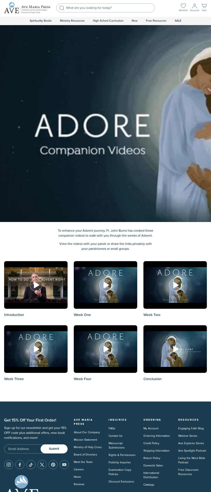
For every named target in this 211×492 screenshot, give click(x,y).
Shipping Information (156, 450)
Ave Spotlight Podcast (192, 450)
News (77, 477)
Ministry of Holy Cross (88, 447)
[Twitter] (42, 464)
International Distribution (151, 475)
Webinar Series (187, 436)
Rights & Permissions (122, 455)
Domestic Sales (153, 465)
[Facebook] (19, 464)
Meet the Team (83, 462)
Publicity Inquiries (120, 462)
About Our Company (87, 432)
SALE (178, 21)
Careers (79, 469)
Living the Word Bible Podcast (191, 460)
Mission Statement (85, 440)
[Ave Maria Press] (27, 8)
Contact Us (116, 436)
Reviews (79, 484)
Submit (54, 449)
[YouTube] (64, 464)
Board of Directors (85, 454)
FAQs (112, 428)
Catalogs (148, 484)
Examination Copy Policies (120, 472)
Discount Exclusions (121, 481)
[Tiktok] (30, 464)
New (135, 21)
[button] (204, 8)
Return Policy (151, 458)
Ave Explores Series (191, 443)
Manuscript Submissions (117, 445)
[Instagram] (8, 464)
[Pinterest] (53, 464)
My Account (150, 428)
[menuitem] (41, 21)
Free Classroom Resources (188, 472)
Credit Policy (151, 443)
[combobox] (105, 7)
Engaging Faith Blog (191, 428)
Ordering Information (156, 436)
